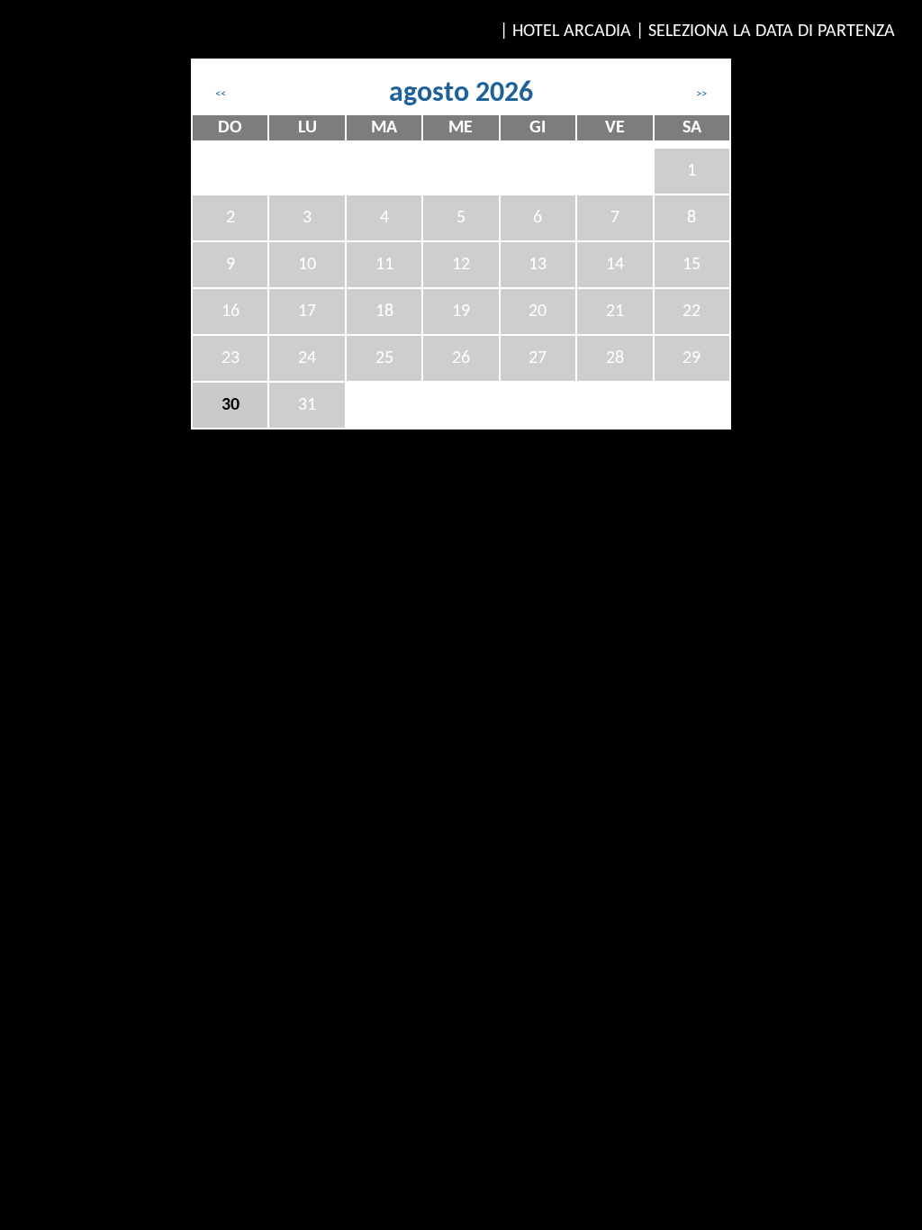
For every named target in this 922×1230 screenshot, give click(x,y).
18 (384, 312)
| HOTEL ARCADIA (565, 32)
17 (307, 312)
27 (538, 358)
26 (461, 358)
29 (691, 358)
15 (691, 265)
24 (307, 358)
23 (230, 358)
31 (307, 405)
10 (307, 265)
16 (230, 312)
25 (384, 358)
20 (538, 312)
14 (615, 265)
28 (615, 358)
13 (538, 265)
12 (461, 265)
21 (615, 312)
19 (461, 312)
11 (384, 265)
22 (691, 312)
